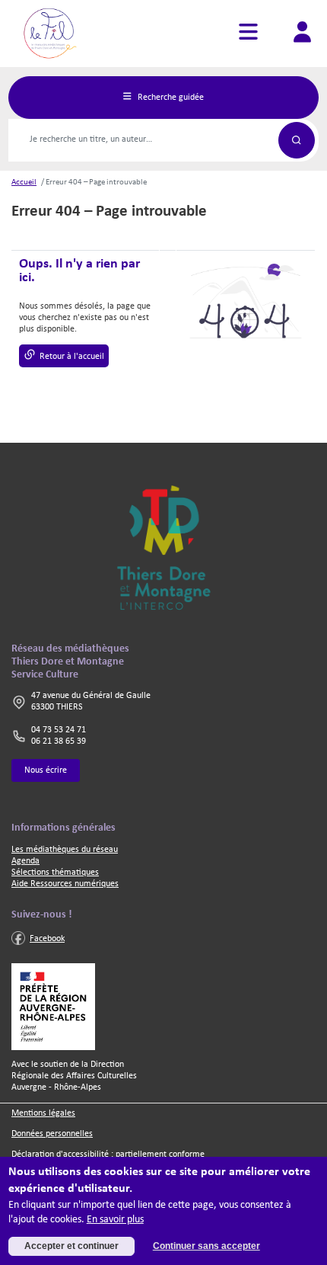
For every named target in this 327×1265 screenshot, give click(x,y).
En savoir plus (115, 1219)
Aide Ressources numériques (65, 884)
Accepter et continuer (71, 1246)
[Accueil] (52, 33)
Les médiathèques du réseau (64, 849)
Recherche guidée (169, 96)
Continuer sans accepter (206, 1246)
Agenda (25, 861)
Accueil (24, 182)
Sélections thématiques (55, 872)
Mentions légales (43, 1113)
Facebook (47, 938)
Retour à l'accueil (72, 356)
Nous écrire (45, 770)
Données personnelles (52, 1133)
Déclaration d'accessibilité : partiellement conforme (108, 1154)
